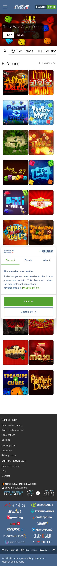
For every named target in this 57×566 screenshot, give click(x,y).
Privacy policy (30, 287)
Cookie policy (8, 445)
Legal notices (8, 435)
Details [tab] (28, 260)
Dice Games (24, 51)
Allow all (28, 301)
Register (41, 7)
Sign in (51, 7)
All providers (46, 63)
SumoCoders (17, 561)
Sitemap (6, 440)
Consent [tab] (10, 260)
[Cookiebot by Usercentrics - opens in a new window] (40, 252)
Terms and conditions (13, 430)
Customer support (11, 466)
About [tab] (46, 260)
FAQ (4, 471)
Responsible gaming (12, 425)
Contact (6, 476)
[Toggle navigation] (5, 7)
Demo (20, 34)
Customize (27, 311)
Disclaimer (7, 450)
